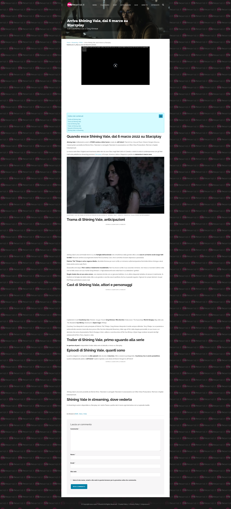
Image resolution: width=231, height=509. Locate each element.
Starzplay (98, 154)
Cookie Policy (123, 504)
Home (68, 42)
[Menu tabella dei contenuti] (161, 116)
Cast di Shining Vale (74, 124)
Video (85, 414)
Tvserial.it (76, 4)
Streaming (75, 42)
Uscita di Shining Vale (74, 119)
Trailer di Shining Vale (74, 126)
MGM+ (81, 42)
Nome (73, 454)
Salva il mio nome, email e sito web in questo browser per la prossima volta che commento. (104, 480)
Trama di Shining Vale (74, 121)
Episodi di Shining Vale (75, 128)
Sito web (73, 471)
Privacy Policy (134, 504)
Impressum (145, 504)
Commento (74, 429)
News (81, 414)
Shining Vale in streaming (75, 130)
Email (72, 463)
